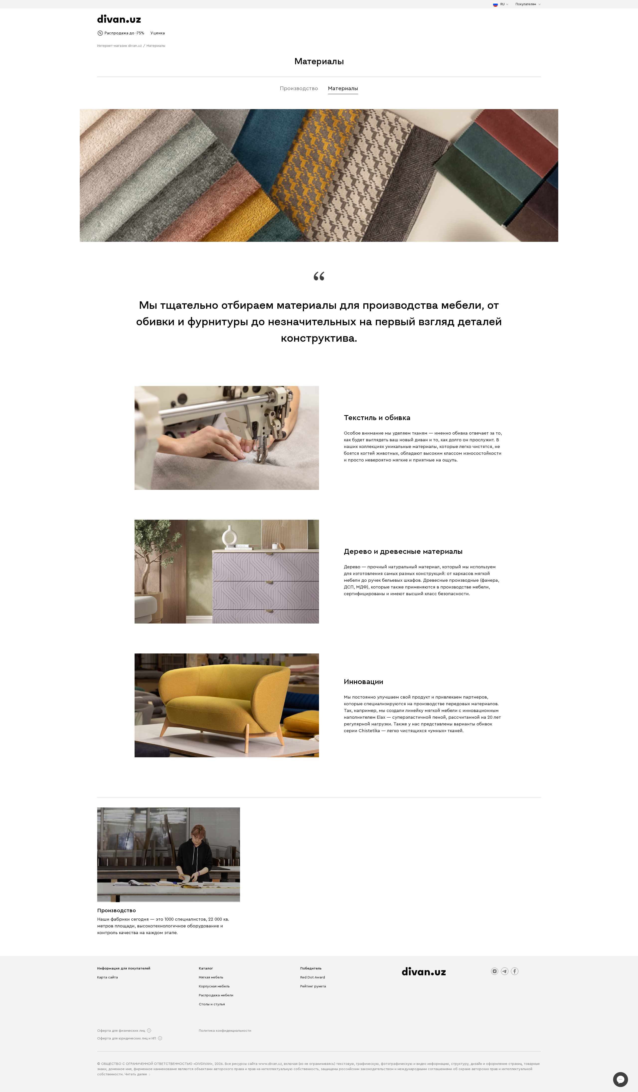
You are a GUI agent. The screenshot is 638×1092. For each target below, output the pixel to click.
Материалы (343, 88)
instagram (494, 971)
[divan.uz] (424, 971)
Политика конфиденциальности (225, 1030)
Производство (299, 88)
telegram (504, 971)
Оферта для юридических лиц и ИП (126, 1038)
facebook (514, 971)
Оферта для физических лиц (121, 1030)
